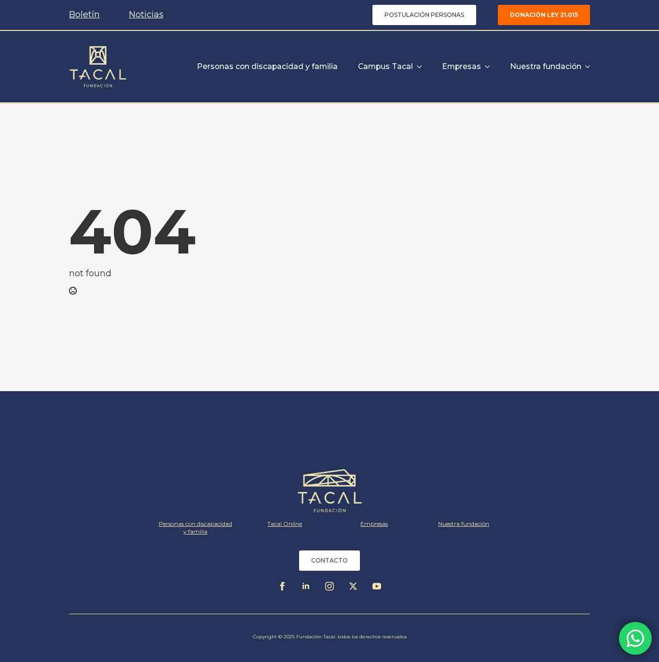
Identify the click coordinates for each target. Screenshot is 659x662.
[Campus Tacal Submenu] (417, 67)
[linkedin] (306, 586)
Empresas (461, 66)
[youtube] (377, 586)
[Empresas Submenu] (485, 67)
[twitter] (353, 586)
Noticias (146, 14)
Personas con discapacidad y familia (267, 66)
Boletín (84, 14)
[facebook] (282, 586)
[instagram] (329, 586)
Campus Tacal (385, 66)
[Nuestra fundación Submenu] (585, 67)
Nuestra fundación (545, 66)
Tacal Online (284, 523)
